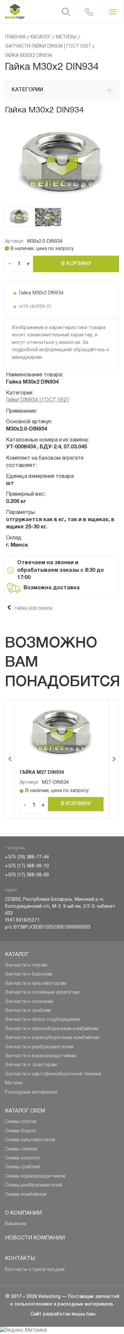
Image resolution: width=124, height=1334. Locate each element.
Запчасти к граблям (28, 1011)
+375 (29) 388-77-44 (27, 857)
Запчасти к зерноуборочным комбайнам (51, 1029)
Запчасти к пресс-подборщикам (42, 1020)
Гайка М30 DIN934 (32, 609)
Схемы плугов (20, 1122)
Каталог (17, 954)
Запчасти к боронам (28, 974)
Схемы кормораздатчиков (35, 1176)
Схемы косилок (22, 1158)
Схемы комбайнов (25, 1194)
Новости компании (35, 1238)
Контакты (20, 1258)
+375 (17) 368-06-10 (27, 866)
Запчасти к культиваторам (35, 983)
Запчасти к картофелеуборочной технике (53, 1074)
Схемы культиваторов (30, 1140)
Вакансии (15, 1224)
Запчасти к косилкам (29, 1002)
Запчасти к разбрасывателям (39, 1047)
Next (114, 759)
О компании (23, 1213)
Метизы (13, 1083)
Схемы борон (20, 1131)
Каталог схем (25, 1111)
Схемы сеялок (21, 1149)
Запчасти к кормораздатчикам (40, 1056)
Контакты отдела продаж (35, 1270)
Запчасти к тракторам (31, 1065)
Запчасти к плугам (26, 965)
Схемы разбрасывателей (33, 1185)
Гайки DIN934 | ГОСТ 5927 (37, 400)
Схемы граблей (22, 1167)
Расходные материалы (31, 1092)
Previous (10, 759)
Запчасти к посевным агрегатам (42, 992)
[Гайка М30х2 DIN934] (62, 164)
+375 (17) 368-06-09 (27, 875)
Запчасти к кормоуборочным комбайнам (52, 1038)
